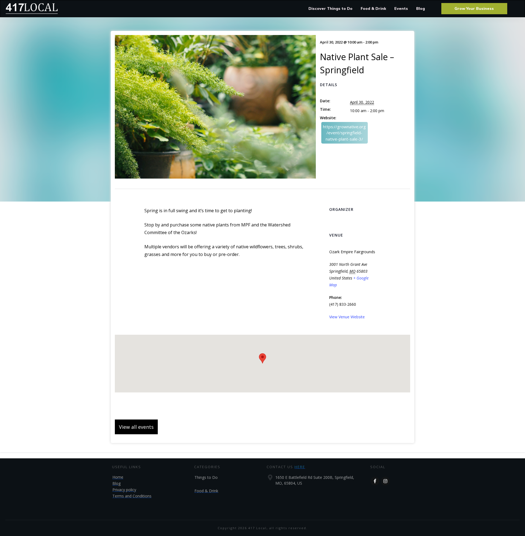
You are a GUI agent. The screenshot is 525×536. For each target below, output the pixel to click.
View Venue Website (347, 316)
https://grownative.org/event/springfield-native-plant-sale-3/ (344, 133)
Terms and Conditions (131, 496)
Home (117, 477)
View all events (136, 427)
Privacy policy (124, 489)
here (299, 466)
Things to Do (206, 477)
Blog (116, 483)
